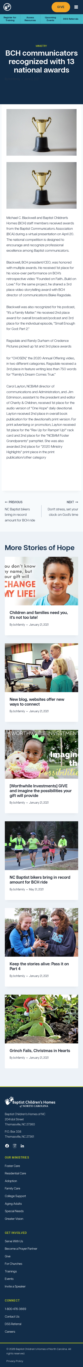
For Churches (13, 1264)
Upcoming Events (50, 18)
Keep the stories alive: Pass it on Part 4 (39, 966)
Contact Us (12, 1316)
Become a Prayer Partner (21, 1249)
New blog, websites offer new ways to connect (37, 702)
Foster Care (12, 1166)
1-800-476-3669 (15, 1309)
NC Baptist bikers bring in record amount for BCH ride (20, 511)
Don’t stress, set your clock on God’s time (63, 509)
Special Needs (14, 1211)
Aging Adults (13, 1204)
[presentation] (41, 581)
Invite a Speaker (15, 1286)
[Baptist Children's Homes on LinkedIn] (22, 1146)
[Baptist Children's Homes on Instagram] (14, 1146)
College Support (15, 1196)
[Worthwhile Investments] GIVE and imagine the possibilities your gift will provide (41, 790)
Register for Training (10, 18)
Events (9, 1279)
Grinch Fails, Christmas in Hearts (40, 1050)
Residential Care (15, 1173)
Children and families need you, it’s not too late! (39, 615)
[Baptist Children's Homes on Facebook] (7, 1146)
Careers (10, 1331)
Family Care (12, 1188)
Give (60, 7)
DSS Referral (13, 1324)
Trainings (11, 1271)
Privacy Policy (14, 1361)
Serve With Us (14, 1241)
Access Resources (30, 18)
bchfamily (14, 79)
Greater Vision (14, 1219)
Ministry (41, 45)
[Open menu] (76, 7)
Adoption (11, 1181)
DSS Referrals (70, 18)
